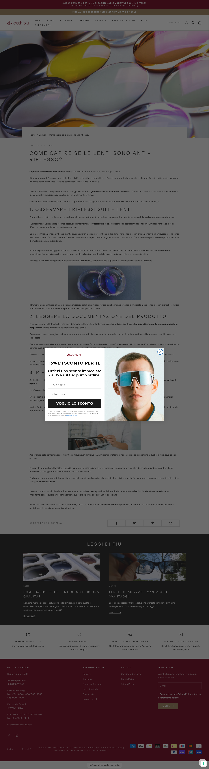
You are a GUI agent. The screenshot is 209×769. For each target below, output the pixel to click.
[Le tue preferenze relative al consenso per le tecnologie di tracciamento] (204, 764)
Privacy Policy (71, 416)
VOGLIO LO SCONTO (74, 403)
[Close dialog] (160, 352)
